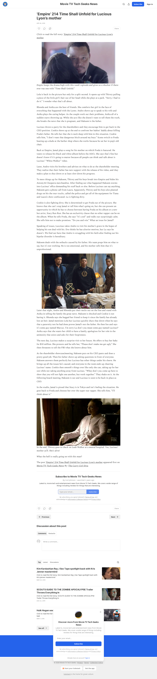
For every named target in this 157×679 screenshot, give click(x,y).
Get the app (89, 668)
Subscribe (138, 4)
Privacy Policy (95, 651)
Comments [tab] (42, 533)
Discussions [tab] (54, 562)
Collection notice (96, 662)
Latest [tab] (45, 562)
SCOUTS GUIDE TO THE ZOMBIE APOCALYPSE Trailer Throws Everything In (65, 591)
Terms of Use (89, 649)
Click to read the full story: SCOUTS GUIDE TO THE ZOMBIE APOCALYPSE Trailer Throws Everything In (65, 597)
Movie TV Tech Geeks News (50, 465)
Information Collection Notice (78, 651)
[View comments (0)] (44, 28)
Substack (67, 674)
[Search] (123, 4)
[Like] (39, 28)
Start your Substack (72, 668)
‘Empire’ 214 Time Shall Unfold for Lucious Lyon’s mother (74, 462)
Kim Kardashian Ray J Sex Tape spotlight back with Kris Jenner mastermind (66, 570)
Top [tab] (39, 562)
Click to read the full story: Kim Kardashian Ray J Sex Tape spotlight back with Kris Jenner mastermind (67, 576)
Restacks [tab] (52, 533)
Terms (86, 662)
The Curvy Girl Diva (78, 465)
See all (41, 628)
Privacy (80, 662)
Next (113, 517)
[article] (78, 575)
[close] (100, 612)
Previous (45, 517)
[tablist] (47, 533)
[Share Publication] (128, 4)
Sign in (150, 4)
